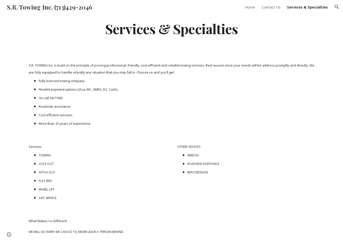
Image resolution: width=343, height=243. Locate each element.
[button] (337, 7)
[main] (171, 28)
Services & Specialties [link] (307, 7)
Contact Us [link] (271, 7)
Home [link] (250, 7)
